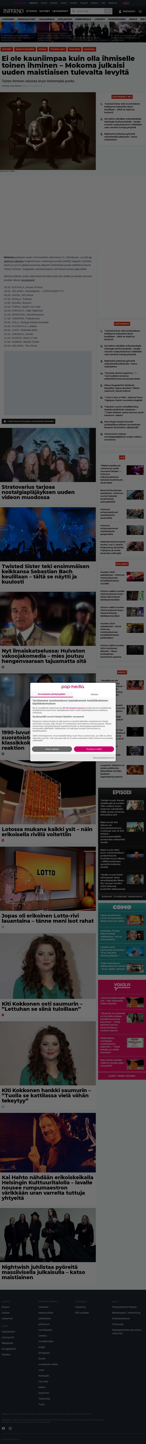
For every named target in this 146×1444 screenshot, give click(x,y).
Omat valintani (52, 749)
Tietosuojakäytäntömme (103, 757)
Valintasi (94, 694)
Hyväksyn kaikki (94, 749)
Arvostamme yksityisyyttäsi (51, 694)
